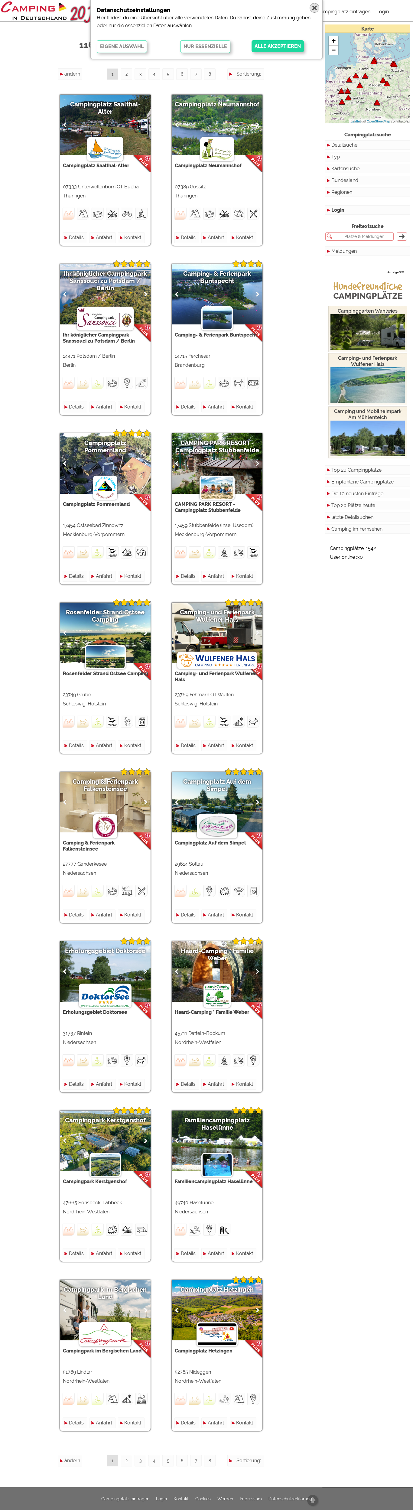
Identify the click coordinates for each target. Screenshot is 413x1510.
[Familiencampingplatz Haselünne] (349, 79)
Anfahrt (104, 237)
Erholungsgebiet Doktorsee (105, 951)
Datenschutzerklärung (290, 1498)
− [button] (334, 50)
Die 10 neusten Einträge (357, 493)
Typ (335, 157)
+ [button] (334, 40)
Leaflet (356, 121)
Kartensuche (345, 168)
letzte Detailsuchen (352, 517)
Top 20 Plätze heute (353, 505)
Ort (257, 106)
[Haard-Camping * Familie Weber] (347, 91)
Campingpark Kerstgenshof (105, 1120)
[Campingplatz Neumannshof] (377, 102)
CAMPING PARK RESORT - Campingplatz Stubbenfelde (217, 446)
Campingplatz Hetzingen (217, 1289)
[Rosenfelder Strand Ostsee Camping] (373, 61)
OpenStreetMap (378, 121)
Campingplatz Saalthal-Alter (105, 108)
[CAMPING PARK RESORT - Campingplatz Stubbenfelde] (394, 64)
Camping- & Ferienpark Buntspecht (217, 277)
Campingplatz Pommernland (105, 446)
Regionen (341, 192)
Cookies (203, 1498)
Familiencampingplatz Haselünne (217, 1124)
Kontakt (132, 237)
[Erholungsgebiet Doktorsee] (359, 85)
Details (76, 237)
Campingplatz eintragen (343, 12)
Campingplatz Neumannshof (217, 104)
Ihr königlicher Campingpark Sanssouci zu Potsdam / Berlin (105, 281)
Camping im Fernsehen (356, 529)
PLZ (256, 96)
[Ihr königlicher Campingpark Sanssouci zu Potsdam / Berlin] (387, 83)
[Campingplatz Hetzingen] (342, 102)
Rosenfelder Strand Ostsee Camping (105, 616)
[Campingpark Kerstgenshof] (341, 91)
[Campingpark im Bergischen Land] (348, 97)
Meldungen (344, 251)
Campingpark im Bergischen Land (105, 1293)
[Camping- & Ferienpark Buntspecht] (383, 80)
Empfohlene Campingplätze (362, 482)
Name (254, 85)
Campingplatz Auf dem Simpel (217, 785)
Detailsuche (344, 145)
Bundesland (344, 180)
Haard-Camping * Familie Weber (217, 954)
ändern (72, 74)
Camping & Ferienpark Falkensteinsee (105, 785)
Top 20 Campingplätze (356, 470)
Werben (225, 1498)
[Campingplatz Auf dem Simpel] (365, 76)
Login (382, 12)
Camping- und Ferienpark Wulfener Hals (217, 616)
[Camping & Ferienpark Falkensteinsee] (356, 75)
